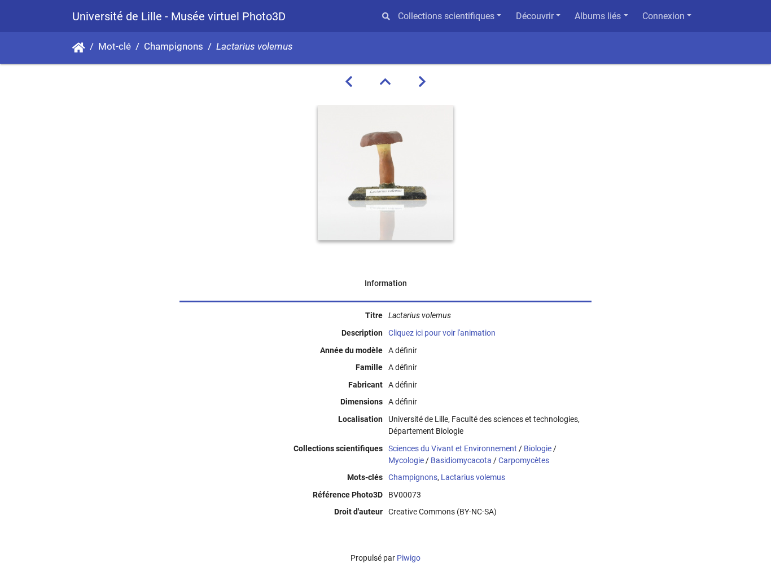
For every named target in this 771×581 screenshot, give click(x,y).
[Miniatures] (385, 81)
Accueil (78, 47)
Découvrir (535, 16)
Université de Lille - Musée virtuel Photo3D (179, 16)
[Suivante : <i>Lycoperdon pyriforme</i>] (422, 81)
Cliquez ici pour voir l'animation (442, 332)
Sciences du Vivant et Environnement (452, 448)
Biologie (537, 448)
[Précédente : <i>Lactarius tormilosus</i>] (348, 81)
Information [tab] (386, 283)
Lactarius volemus (473, 477)
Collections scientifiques (446, 16)
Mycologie (406, 460)
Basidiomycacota (461, 460)
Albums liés (598, 16)
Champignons (173, 46)
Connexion (663, 16)
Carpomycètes (523, 460)
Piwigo (408, 557)
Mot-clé (114, 46)
